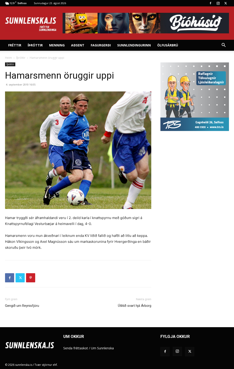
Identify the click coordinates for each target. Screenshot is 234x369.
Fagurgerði (101, 45)
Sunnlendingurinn (134, 45)
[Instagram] (218, 3)
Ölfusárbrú (167, 45)
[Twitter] (225, 3)
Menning (57, 45)
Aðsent (77, 45)
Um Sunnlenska (102, 348)
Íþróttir (35, 45)
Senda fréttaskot (75, 348)
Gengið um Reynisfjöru (22, 306)
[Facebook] (210, 3)
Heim (8, 58)
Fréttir (14, 45)
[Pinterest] (30, 277)
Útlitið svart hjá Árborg (134, 306)
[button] (223, 45)
